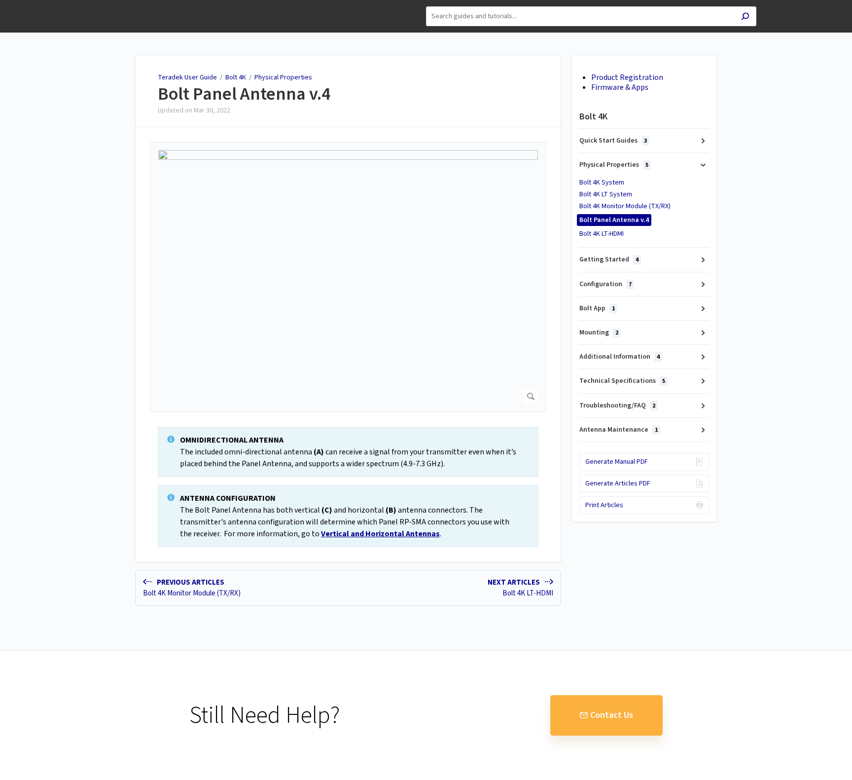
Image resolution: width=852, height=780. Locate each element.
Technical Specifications (622, 381)
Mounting (598, 332)
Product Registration (627, 77)
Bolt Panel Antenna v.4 (244, 94)
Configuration (605, 284)
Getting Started (609, 259)
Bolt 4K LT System (605, 194)
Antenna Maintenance (618, 430)
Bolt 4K (236, 77)
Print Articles (604, 505)
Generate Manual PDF (616, 462)
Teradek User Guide (187, 77)
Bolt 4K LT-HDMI (601, 234)
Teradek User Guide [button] (126, 5)
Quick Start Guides (613, 141)
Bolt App (597, 308)
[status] (348, 452)
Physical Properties (283, 77)
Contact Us (611, 715)
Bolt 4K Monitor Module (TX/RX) (625, 206)
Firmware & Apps (619, 87)
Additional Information (619, 357)
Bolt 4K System (601, 182)
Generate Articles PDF (617, 483)
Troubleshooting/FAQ (617, 405)
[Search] (745, 17)
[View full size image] (348, 277)
